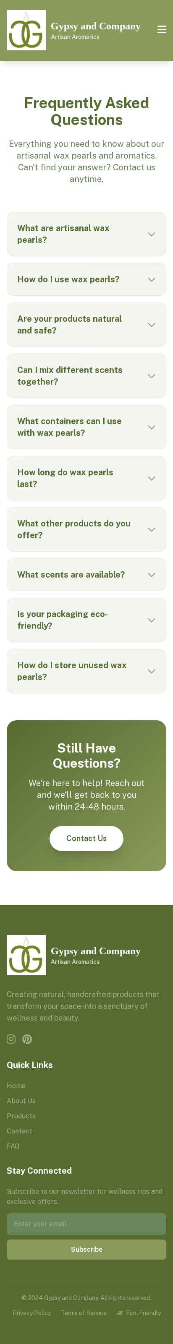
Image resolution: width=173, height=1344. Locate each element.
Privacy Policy (32, 1313)
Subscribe (86, 1249)
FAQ (13, 1146)
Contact (19, 1131)
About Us (21, 1101)
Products (21, 1116)
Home (16, 1086)
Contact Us (86, 838)
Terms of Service (84, 1313)
